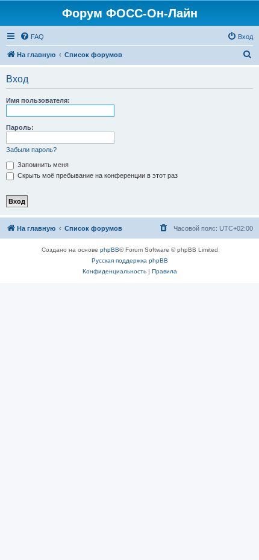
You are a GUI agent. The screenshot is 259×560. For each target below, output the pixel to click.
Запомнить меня (42, 164)
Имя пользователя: (38, 100)
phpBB (109, 249)
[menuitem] (32, 36)
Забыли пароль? (31, 149)
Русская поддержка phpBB (130, 260)
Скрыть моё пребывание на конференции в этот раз (97, 175)
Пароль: (20, 127)
